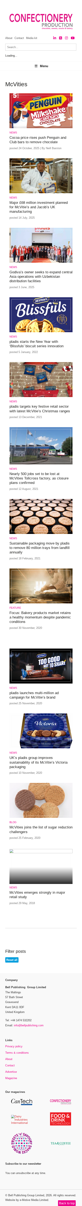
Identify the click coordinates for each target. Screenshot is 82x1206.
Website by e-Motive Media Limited (26, 1200)
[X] (60, 38)
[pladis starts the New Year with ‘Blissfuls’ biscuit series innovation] (41, 331)
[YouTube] (73, 38)
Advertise (11, 1071)
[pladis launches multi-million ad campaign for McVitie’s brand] (41, 683)
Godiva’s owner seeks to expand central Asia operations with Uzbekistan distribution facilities (41, 276)
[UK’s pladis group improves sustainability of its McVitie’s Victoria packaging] (41, 747)
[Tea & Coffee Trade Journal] (60, 1146)
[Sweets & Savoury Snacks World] (21, 1153)
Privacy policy (13, 1046)
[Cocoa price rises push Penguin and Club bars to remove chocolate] (41, 127)
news (13, 132)
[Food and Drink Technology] (60, 1125)
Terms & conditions (17, 1052)
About (8, 38)
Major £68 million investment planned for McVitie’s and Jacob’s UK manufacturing (38, 207)
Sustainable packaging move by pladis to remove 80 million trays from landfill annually (39, 547)
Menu (44, 66)
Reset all (11, 959)
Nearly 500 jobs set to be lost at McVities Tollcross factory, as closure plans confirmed (39, 478)
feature (15, 607)
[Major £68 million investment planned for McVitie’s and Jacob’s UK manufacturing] (41, 192)
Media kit (31, 38)
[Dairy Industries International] (21, 1123)
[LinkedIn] (54, 38)
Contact (19, 38)
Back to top (67, 1203)
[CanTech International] (21, 1104)
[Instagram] (66, 38)
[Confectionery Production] (60, 1104)
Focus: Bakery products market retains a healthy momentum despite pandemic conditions (40, 617)
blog (12, 822)
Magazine (11, 1078)
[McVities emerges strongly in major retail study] (41, 852)
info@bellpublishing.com (29, 1025)
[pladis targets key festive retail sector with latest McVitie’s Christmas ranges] (41, 396)
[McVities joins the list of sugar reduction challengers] (41, 817)
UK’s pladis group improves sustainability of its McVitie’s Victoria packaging (38, 762)
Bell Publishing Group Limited (26, 1195)
